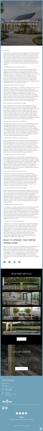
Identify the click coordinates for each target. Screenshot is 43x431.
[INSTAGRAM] (20, 413)
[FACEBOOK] (17, 413)
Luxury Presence (29, 419)
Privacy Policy (26, 425)
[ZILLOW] (26, 413)
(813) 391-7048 (8, 390)
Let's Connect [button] (21, 368)
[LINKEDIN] (23, 413)
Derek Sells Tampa (21, 253)
